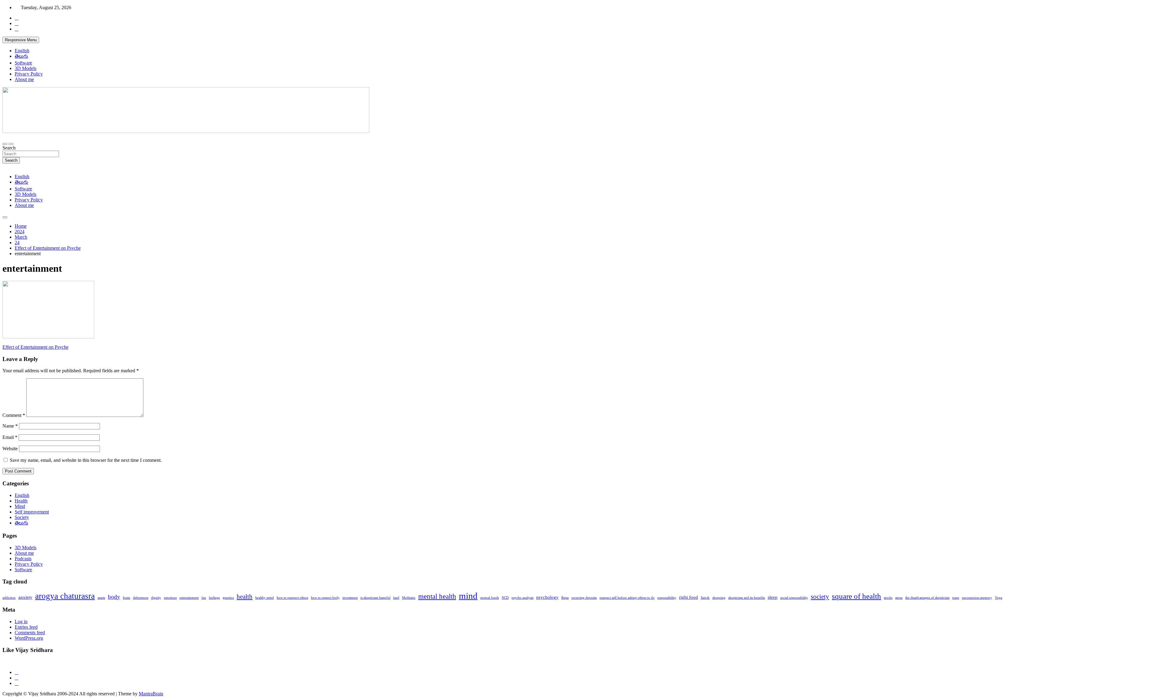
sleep (772, 597)
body (114, 597)
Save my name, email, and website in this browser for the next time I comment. (86, 460)
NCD (505, 597)
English (22, 50)
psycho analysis (522, 597)
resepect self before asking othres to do (627, 597)
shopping (718, 597)
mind (468, 596)
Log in (21, 621)
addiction (9, 597)
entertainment (189, 597)
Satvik (705, 597)
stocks (888, 597)
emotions (170, 597)
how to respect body (325, 597)
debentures (140, 597)
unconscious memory (977, 597)
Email (9, 437)
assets (101, 597)
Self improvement (32, 511)
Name (10, 426)
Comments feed (30, 632)
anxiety (25, 597)
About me (24, 79)
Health (21, 500)
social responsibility (794, 597)
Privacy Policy (29, 73)
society (820, 596)
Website (10, 448)
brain (126, 597)
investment (350, 597)
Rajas (565, 597)
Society (22, 517)
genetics (228, 597)
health (245, 596)
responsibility (666, 597)
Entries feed (26, 627)
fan (203, 597)
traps (955, 597)
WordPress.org (29, 638)
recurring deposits (584, 597)
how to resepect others (292, 597)
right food (688, 597)
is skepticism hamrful (375, 597)
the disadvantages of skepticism (927, 597)
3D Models (25, 68)
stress (899, 597)
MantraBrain (151, 693)
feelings (214, 597)
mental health (437, 596)
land (396, 597)
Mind (20, 506)
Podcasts (23, 558)
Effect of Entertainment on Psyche (35, 347)
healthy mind (264, 597)
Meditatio (408, 597)
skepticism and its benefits (746, 597)
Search (9, 147)
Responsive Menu (21, 40)
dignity (156, 597)
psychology (547, 597)
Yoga (998, 597)
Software (23, 62)
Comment (13, 415)
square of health (856, 596)
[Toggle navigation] (4, 144)
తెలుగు (21, 56)
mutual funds (489, 597)
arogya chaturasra (65, 596)
